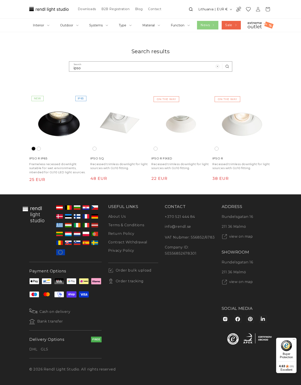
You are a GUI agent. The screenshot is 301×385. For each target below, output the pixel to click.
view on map (240, 236)
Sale (228, 25)
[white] (39, 149)
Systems (96, 25)
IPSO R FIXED (161, 158)
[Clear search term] (217, 66)
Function (177, 25)
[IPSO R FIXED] (181, 123)
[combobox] (150, 66)
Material (148, 25)
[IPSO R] (242, 123)
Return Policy (121, 234)
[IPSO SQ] (120, 123)
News (205, 25)
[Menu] (294, 340)
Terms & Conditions (126, 225)
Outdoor (66, 25)
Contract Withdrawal (127, 242)
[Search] (227, 66)
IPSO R (217, 158)
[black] (33, 149)
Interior (38, 25)
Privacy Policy (121, 250)
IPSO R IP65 (38, 158)
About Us (117, 216)
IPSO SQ (97, 158)
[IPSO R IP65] (59, 123)
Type (122, 25)
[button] (191, 9)
